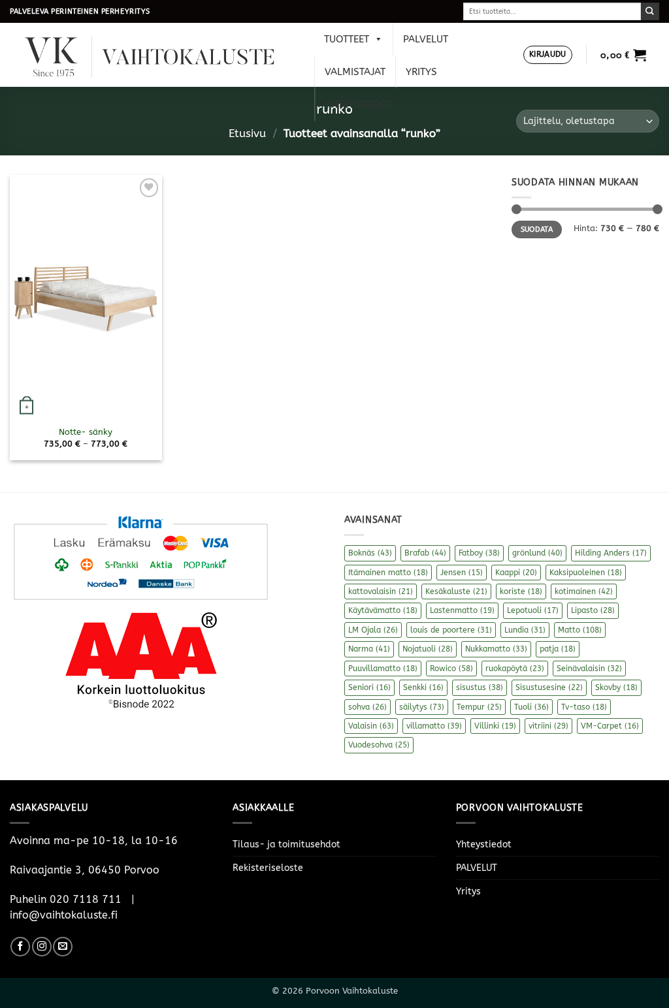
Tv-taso (584, 707)
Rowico (451, 668)
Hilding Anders (611, 553)
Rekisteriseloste (268, 868)
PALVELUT (425, 39)
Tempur (479, 707)
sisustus (479, 687)
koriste (521, 591)
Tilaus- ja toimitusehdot (286, 844)
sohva (367, 707)
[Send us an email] (63, 946)
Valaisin (371, 726)
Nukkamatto (496, 649)
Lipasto (593, 610)
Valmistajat (355, 72)
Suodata (537, 229)
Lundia (525, 630)
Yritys (421, 72)
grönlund (537, 553)
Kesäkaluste (456, 591)
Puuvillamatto (382, 668)
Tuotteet (346, 39)
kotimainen (584, 591)
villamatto (434, 726)
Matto (580, 630)
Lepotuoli (533, 610)
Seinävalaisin (589, 668)
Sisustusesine (549, 687)
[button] (547, 55)
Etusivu (247, 133)
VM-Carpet (610, 726)
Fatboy (479, 553)
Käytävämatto (382, 610)
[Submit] (650, 11)
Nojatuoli (427, 649)
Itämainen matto (388, 572)
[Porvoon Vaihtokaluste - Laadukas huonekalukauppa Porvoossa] (159, 55)
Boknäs (370, 553)
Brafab (425, 553)
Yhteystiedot (358, 104)
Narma (369, 649)
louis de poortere (451, 630)
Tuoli (531, 707)
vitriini (548, 726)
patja (558, 649)
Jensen (461, 572)
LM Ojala (373, 630)
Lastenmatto (462, 610)
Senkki (423, 687)
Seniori (369, 687)
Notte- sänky (85, 432)
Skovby (616, 687)
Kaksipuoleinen (585, 572)
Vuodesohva (379, 744)
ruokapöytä (514, 668)
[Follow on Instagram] (42, 946)
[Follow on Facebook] (20, 946)
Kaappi (516, 572)
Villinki (495, 726)
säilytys (421, 707)
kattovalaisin (380, 591)
